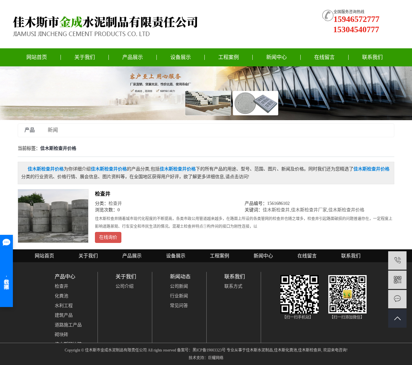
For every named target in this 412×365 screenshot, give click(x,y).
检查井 (102, 194)
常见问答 (179, 305)
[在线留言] (397, 299)
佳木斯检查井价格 (346, 209)
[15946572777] (397, 260)
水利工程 (64, 305)
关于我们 (84, 57)
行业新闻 (179, 295)
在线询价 (108, 237)
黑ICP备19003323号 (209, 350)
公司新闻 (179, 286)
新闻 (53, 130)
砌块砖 (61, 334)
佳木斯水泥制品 (259, 350)
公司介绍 (125, 286)
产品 (29, 130)
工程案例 (228, 57)
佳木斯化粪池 (285, 350)
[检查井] (53, 216)
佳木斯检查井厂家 (309, 209)
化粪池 (61, 295)
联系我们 (372, 57)
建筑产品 (64, 315)
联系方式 (233, 286)
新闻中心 (276, 57)
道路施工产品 (68, 324)
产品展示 (132, 57)
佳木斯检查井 (276, 209)
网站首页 (36, 57)
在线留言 (324, 57)
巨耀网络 (215, 358)
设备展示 (180, 57)
